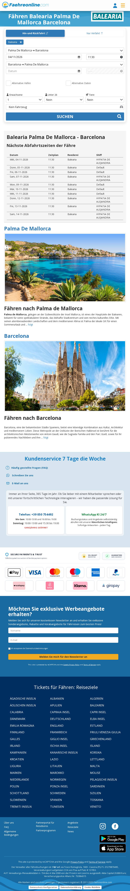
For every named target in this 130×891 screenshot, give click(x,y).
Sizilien (95, 793)
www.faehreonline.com (25, 5)
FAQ (6, 827)
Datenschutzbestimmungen (37, 648)
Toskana (96, 800)
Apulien (56, 705)
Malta (95, 766)
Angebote (73, 822)
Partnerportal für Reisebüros (45, 824)
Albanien (57, 698)
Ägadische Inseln (23, 698)
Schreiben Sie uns (22, 475)
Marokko (57, 773)
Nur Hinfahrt (93, 33)
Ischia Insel (58, 746)
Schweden (58, 793)
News (71, 831)
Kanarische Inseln (64, 752)
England (56, 726)
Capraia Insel (60, 712)
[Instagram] (104, 826)
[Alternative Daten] (68, 83)
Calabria (16, 712)
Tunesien (57, 806)
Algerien (96, 698)
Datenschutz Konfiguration (43, 887)
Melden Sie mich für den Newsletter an (63, 656)
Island (95, 746)
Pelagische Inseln (103, 779)
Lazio (54, 759)
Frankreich (58, 732)
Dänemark (17, 719)
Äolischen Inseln (23, 705)
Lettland (97, 759)
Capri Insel (98, 712)
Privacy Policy (77, 862)
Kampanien (18, 752)
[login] (115, 6)
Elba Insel (97, 719)
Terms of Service (89, 665)
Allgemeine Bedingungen (11, 833)
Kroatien (17, 759)
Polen (14, 786)
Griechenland (100, 739)
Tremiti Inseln (21, 806)
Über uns (9, 822)
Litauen (56, 766)
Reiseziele (73, 827)
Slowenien (18, 800)
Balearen (97, 705)
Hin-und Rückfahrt (34, 33)
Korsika (96, 752)
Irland (15, 746)
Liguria (15, 766)
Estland (96, 726)
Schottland (19, 793)
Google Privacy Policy (71, 665)
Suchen (65, 116)
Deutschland (60, 719)
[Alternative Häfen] (8, 83)
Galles (15, 739)
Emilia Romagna (22, 726)
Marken (15, 773)
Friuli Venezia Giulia (105, 732)
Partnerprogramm (46, 830)
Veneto (95, 806)
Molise (95, 773)
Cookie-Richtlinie (92, 887)
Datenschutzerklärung (71, 887)
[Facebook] (115, 826)
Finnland (17, 732)
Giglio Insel (59, 739)
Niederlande (19, 779)
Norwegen (58, 779)
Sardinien (97, 786)
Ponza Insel (59, 786)
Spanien (56, 800)
